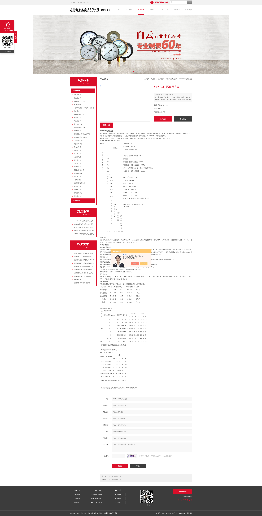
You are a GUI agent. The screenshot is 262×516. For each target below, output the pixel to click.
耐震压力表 (77, 186)
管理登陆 (189, 513)
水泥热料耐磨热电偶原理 (82, 283)
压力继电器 (77, 157)
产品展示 (141, 10)
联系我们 (188, 10)
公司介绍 (129, 10)
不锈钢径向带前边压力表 (82, 134)
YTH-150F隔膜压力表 (114, 479)
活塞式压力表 (78, 140)
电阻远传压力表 (79, 170)
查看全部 (77, 200)
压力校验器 (77, 147)
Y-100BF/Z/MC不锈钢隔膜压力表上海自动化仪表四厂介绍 (92, 256)
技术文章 (164, 10)
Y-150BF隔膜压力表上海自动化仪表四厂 (86, 224)
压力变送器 (77, 104)
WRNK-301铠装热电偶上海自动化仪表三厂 (87, 234)
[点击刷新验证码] (132, 456)
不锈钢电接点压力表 (80, 137)
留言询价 (183, 119)
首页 (119, 10)
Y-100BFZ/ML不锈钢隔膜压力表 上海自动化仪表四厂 (90, 270)
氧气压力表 (77, 95)
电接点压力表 (78, 144)
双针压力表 (77, 160)
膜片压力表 (77, 153)
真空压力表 (77, 117)
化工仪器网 (113, 513)
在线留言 (176, 10)
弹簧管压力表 (78, 124)
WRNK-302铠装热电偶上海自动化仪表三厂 (87, 230)
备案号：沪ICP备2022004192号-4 (166, 513)
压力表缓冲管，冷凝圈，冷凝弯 (84, 108)
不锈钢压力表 (78, 193)
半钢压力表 (77, 196)
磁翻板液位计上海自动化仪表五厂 (98, 494)
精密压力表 (77, 163)
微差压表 (77, 111)
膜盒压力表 (77, 176)
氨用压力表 (77, 167)
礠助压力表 (77, 150)
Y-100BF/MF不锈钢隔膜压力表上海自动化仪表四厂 (90, 266)
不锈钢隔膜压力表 (79, 127)
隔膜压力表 (77, 189)
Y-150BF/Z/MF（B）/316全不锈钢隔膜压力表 (88, 273)
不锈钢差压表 (78, 173)
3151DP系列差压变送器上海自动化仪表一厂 (88, 227)
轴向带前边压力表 (79, 101)
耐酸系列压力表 (79, 114)
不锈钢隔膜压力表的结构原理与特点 (85, 263)
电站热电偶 (77, 279)
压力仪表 (77, 90)
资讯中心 (153, 10)
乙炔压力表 (77, 98)
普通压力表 (77, 131)
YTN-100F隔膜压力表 (114, 476)
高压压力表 (77, 121)
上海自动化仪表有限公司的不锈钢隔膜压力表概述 (89, 260)
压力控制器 (77, 180)
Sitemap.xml (181, 513)
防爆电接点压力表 (79, 183)
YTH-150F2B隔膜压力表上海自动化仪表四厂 (88, 221)
